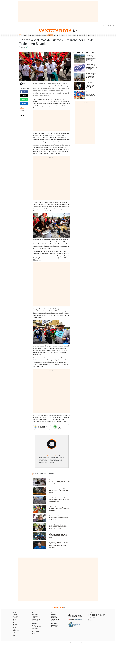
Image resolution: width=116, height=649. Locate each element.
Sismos (22, 110)
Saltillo (38, 35)
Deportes (68, 35)
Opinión (56, 35)
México (44, 35)
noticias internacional (50, 456)
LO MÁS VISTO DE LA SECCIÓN (83, 52)
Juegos (25, 35)
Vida (88, 35)
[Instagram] (105, 25)
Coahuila (31, 35)
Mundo (50, 35)
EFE (25, 83)
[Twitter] (103, 25)
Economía (82, 35)
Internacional (22, 50)
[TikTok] (111, 25)
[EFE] (51, 444)
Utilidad (75, 35)
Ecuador (23, 115)
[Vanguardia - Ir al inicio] (58, 30)
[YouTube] (108, 25)
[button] (19, 35)
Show (62, 35)
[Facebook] (101, 25)
